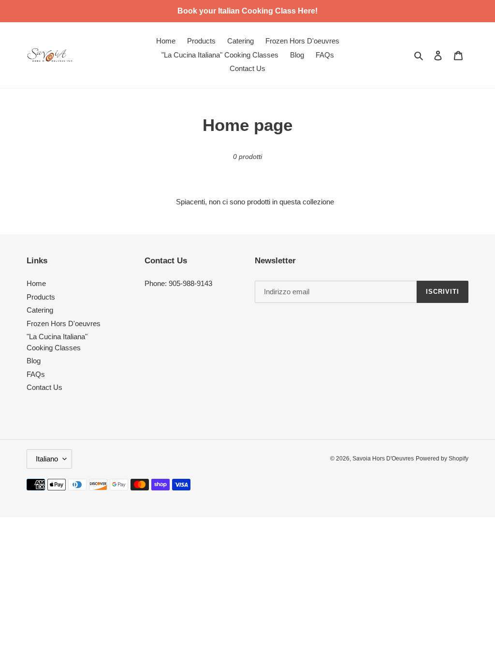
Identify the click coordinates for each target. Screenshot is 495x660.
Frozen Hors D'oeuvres (64, 323)
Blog (34, 361)
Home (36, 283)
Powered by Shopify (442, 458)
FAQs (36, 374)
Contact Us (44, 387)
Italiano (47, 459)
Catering (40, 310)
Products (41, 297)
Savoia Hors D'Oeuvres (383, 458)
